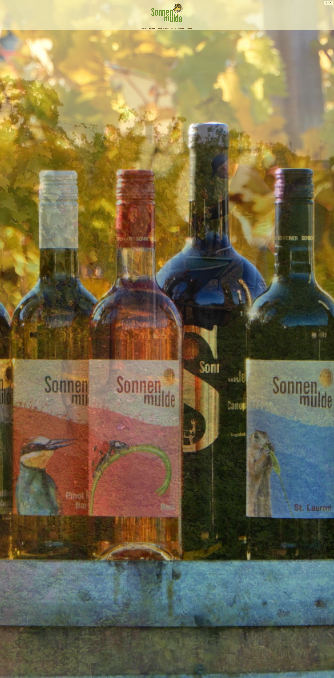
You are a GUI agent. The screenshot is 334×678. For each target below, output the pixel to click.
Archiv (173, 28)
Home (143, 28)
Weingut (151, 28)
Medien (181, 28)
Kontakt (190, 28)
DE (330, 3)
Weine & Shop (162, 28)
